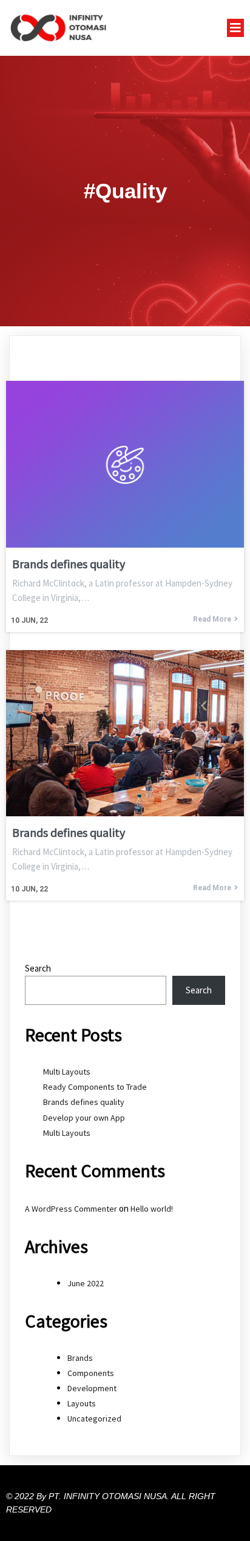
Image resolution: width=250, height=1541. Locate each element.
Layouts (81, 1403)
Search (38, 968)
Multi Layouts (66, 1071)
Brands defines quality (83, 1101)
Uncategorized (94, 1418)
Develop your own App (84, 1117)
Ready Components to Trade (95, 1086)
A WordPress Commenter (71, 1208)
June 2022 (85, 1283)
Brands (80, 1357)
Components (90, 1373)
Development (92, 1388)
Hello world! (151, 1208)
